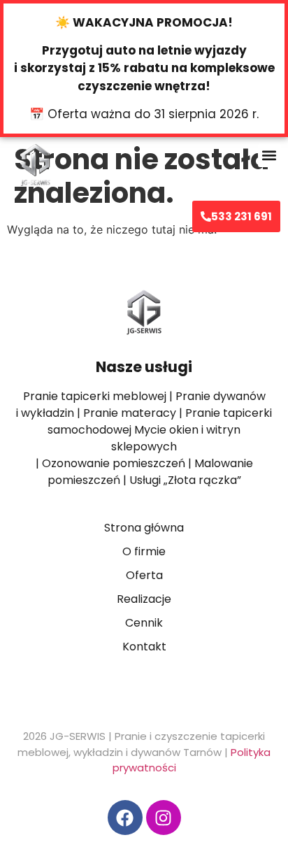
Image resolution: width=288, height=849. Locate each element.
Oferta (144, 575)
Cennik (144, 623)
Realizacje (144, 599)
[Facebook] (125, 817)
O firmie (144, 551)
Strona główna (144, 528)
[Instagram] (163, 817)
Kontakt (144, 646)
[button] (269, 155)
